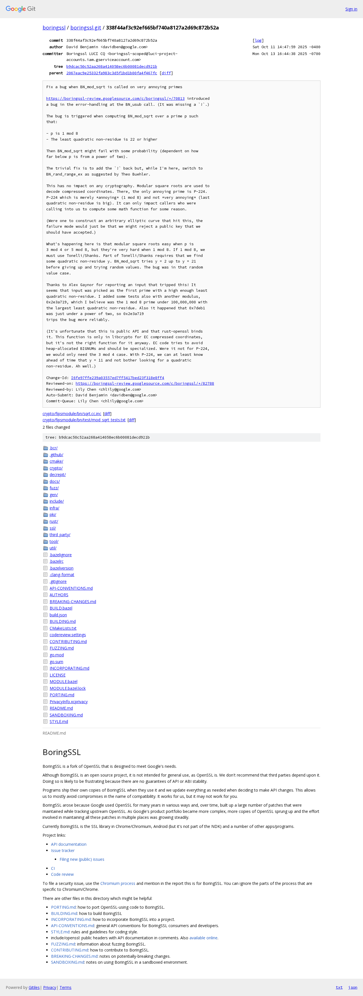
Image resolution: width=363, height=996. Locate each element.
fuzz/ (54, 487)
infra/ (54, 508)
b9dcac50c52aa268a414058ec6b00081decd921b (111, 66)
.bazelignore (61, 554)
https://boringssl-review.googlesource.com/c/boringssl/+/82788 (145, 383)
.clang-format (62, 574)
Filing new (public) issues (82, 859)
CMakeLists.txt (63, 628)
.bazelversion (61, 568)
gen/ (54, 494)
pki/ (53, 514)
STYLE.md (59, 721)
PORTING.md (62, 694)
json (352, 987)
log (258, 40)
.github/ (56, 454)
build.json (58, 615)
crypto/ (56, 468)
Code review (62, 874)
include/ (57, 501)
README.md (61, 708)
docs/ (55, 481)
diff (166, 72)
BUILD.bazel (61, 608)
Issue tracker (63, 850)
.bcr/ (54, 448)
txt (339, 987)
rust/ (54, 521)
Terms (65, 987)
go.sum (56, 661)
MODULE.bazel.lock (68, 688)
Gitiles (34, 987)
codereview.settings (68, 634)
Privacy (49, 987)
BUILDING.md (63, 621)
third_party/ (60, 534)
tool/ (54, 541)
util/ (53, 548)
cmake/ (56, 461)
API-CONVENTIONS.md (71, 588)
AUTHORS (59, 594)
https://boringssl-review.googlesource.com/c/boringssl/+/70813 (115, 98)
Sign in (351, 9)
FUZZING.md (62, 648)
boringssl (54, 27)
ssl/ (53, 528)
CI (53, 868)
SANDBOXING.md (66, 715)
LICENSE (58, 675)
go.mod (57, 654)
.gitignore (58, 581)
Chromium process (117, 883)
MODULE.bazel (63, 681)
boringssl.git (85, 27)
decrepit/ (58, 474)
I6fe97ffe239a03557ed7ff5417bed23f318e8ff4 (117, 377)
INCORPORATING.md (69, 668)
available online (203, 937)
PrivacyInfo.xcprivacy (69, 701)
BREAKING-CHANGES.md (73, 601)
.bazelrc (57, 561)
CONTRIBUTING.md (68, 641)
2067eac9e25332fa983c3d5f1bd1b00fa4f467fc (111, 72)
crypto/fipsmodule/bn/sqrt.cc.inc (72, 413)
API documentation (68, 844)
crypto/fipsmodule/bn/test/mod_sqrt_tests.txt (84, 419)
